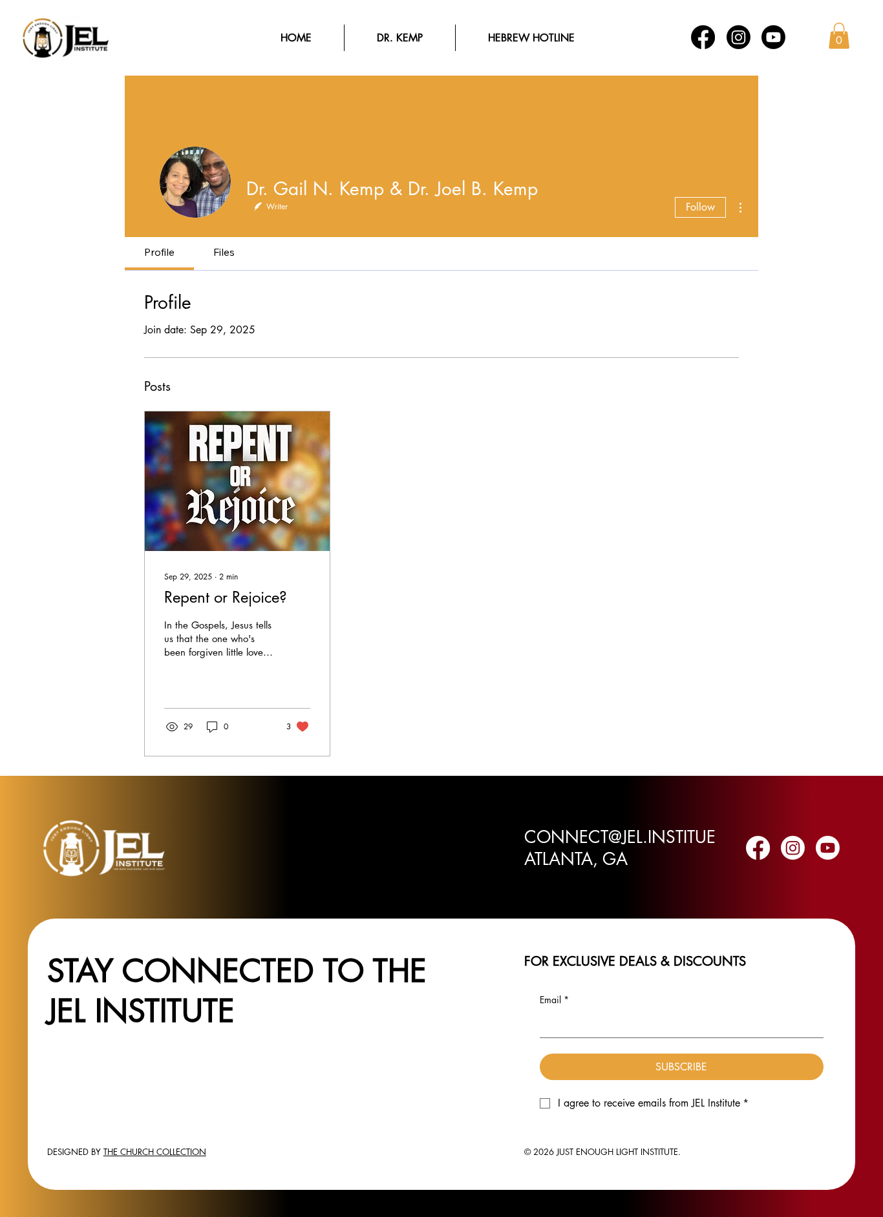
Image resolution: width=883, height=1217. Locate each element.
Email (554, 999)
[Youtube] (773, 37)
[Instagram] (738, 37)
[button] (839, 36)
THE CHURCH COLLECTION (154, 1152)
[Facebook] (703, 37)
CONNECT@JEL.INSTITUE (620, 837)
